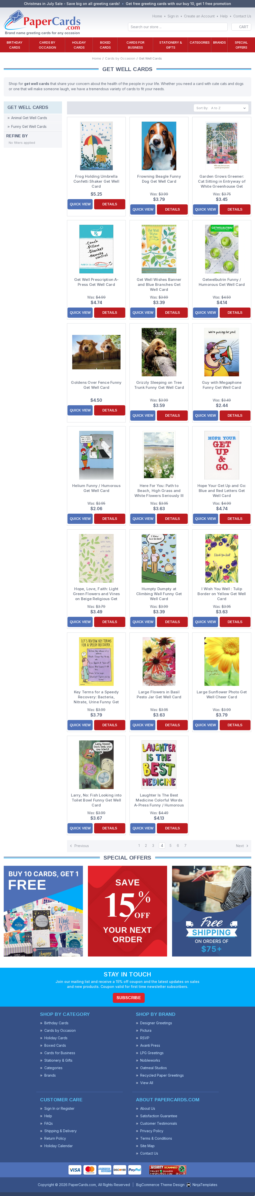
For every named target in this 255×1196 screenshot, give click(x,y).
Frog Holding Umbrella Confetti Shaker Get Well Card (96, 181)
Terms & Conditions (156, 1138)
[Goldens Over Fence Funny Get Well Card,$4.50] (96, 352)
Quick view (80, 204)
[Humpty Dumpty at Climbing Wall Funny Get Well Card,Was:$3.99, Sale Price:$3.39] (159, 558)
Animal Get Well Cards (29, 118)
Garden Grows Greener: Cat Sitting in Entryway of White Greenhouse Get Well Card (222, 181)
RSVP (144, 1038)
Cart (244, 27)
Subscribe (129, 998)
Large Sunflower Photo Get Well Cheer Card (222, 694)
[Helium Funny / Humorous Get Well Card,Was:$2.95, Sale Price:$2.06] (96, 455)
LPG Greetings (152, 1053)
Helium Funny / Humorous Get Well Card (96, 488)
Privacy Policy (151, 1131)
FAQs (48, 1123)
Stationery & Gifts (170, 44)
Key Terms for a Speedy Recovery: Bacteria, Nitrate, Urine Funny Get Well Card (96, 697)
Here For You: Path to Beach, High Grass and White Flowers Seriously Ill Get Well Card (159, 490)
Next (240, 845)
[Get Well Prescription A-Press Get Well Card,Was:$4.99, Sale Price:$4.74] (96, 249)
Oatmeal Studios (153, 1068)
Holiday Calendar (58, 1146)
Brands (219, 42)
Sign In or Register (59, 1108)
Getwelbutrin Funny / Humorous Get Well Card (222, 282)
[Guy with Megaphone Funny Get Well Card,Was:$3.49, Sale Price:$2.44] (221, 352)
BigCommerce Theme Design (160, 1185)
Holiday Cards (79, 44)
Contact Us (242, 16)
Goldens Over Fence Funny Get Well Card (96, 385)
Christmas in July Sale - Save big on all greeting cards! (72, 3)
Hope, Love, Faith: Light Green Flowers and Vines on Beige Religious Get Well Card (96, 593)
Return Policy (55, 1138)
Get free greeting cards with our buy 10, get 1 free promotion (178, 3)
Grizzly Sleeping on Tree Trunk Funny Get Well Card (159, 385)
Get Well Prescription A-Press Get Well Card (96, 282)
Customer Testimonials (158, 1123)
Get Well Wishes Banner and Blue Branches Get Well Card (159, 284)
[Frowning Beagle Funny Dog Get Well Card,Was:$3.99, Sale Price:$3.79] (159, 146)
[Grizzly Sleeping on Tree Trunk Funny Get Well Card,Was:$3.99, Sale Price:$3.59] (159, 352)
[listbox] (229, 108)
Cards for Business (135, 44)
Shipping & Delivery (60, 1131)
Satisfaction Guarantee (158, 1116)
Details (109, 204)
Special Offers (241, 44)
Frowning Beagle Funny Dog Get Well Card (159, 179)
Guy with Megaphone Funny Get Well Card (222, 385)
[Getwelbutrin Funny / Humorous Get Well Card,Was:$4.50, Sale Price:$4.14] (221, 249)
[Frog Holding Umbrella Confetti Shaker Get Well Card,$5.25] (96, 146)
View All (146, 1083)
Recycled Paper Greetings (162, 1075)
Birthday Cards (14, 44)
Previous (81, 845)
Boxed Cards (105, 44)
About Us (147, 1108)
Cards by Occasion (47, 44)
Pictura (145, 1030)
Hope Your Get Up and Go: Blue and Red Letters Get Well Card (221, 490)
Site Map (147, 1146)
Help (224, 16)
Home (157, 16)
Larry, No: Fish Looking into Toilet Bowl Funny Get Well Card (96, 800)
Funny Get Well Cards (29, 126)
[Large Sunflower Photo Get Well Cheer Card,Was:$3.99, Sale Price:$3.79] (221, 661)
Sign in (173, 16)
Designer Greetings (156, 1023)
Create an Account (199, 16)
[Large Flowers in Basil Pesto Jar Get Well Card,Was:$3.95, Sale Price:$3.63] (159, 661)
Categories (200, 42)
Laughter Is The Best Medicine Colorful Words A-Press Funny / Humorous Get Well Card (159, 800)
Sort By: (202, 108)
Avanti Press (150, 1045)
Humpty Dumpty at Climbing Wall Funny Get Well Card (159, 593)
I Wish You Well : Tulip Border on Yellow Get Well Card (221, 593)
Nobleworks (150, 1060)
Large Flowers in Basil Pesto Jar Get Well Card (159, 694)
